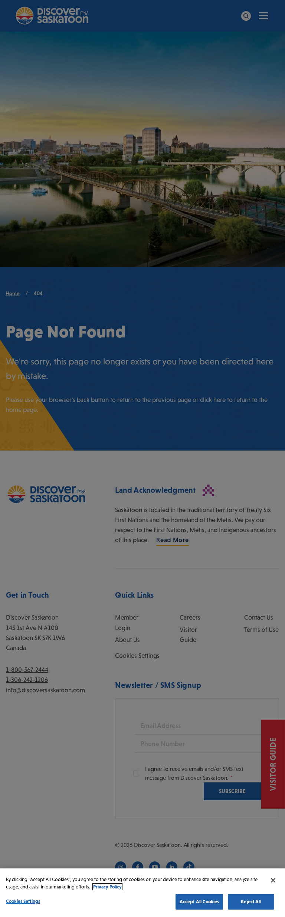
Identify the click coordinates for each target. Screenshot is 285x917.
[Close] (273, 880)
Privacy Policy (107, 887)
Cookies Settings (23, 901)
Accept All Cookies (199, 901)
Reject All (251, 901)
